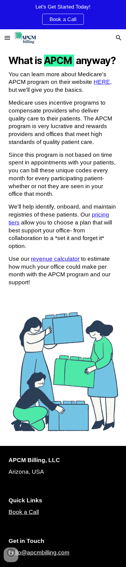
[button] (7, 37)
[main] (63, 174)
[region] (63, 14)
